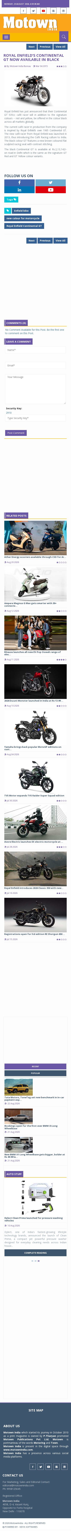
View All (60, 46)
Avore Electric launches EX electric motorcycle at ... (33, 841)
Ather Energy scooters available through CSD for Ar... (35, 557)
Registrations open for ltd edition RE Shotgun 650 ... (34, 934)
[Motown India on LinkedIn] (63, 11)
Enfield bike (21, 210)
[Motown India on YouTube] (43, 11)
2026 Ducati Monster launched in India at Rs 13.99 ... (33, 700)
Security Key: (14, 408)
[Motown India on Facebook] (23, 11)
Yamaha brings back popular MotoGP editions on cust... (32, 748)
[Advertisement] (35, 284)
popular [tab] (35, 1073)
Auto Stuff (14, 1174)
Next (32, 46)
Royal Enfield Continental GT (24, 226)
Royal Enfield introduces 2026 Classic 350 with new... (33, 888)
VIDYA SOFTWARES (28, 1526)
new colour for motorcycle (23, 218)
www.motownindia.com (18, 1449)
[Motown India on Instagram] (53, 11)
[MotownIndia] (35, 23)
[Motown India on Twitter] (33, 11)
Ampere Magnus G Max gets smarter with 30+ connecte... (30, 604)
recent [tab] (35, 1066)
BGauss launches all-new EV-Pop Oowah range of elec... (32, 653)
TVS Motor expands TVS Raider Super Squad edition (34, 795)
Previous (45, 46)
